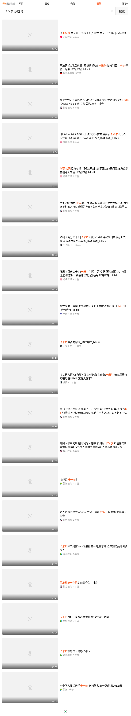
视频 (98, 3)
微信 (72, 3)
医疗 (47, 3)
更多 (124, 3)
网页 (21, 3)
